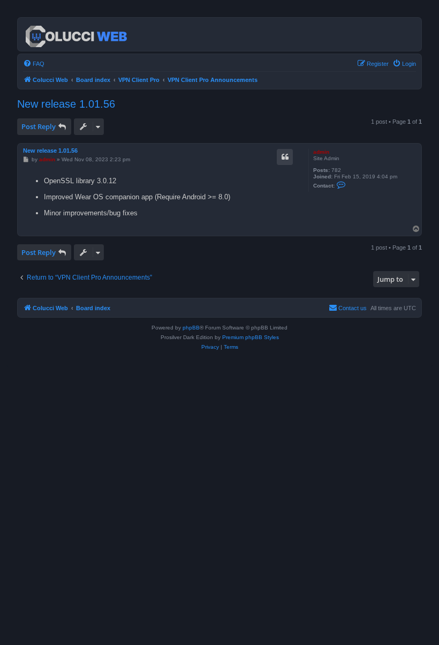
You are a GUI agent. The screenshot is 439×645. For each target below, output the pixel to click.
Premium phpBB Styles (250, 337)
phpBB (191, 328)
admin (321, 152)
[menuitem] (33, 63)
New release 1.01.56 (66, 104)
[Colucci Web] (77, 34)
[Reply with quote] (285, 157)
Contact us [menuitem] (352, 308)
